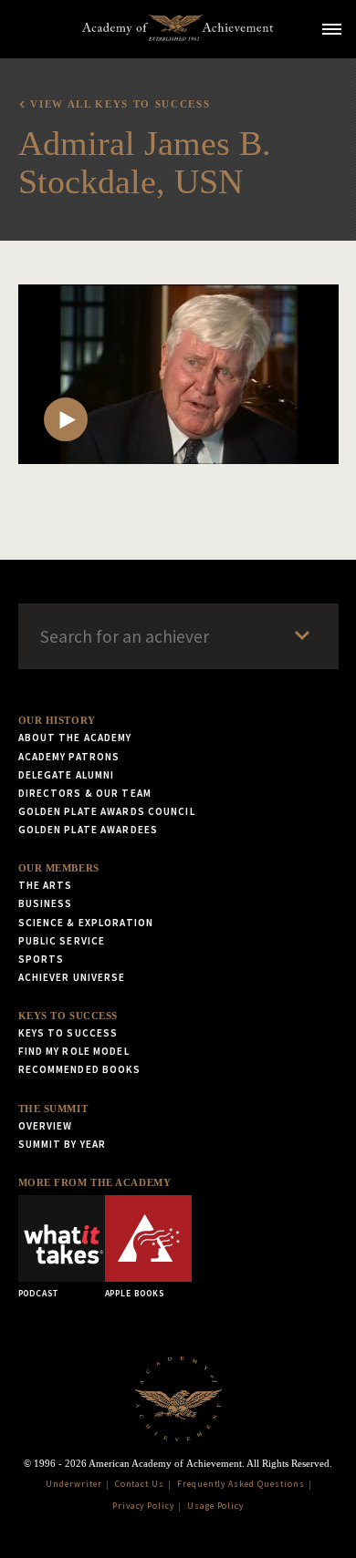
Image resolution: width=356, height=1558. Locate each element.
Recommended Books (79, 1069)
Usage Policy (216, 1506)
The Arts (45, 885)
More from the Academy (95, 1182)
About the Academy (75, 737)
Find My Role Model (74, 1051)
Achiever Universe (72, 977)
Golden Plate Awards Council (106, 811)
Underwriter (74, 1484)
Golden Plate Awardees (88, 829)
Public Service (62, 940)
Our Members (58, 867)
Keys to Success (68, 1015)
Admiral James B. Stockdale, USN (144, 162)
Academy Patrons (69, 756)
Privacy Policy (143, 1506)
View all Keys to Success (120, 103)
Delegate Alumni (66, 775)
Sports (41, 959)
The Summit (53, 1108)
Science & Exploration (86, 922)
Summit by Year (62, 1144)
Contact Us (140, 1484)
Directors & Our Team (85, 793)
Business (45, 903)
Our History (57, 720)
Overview (45, 1125)
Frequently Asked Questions (241, 1484)
